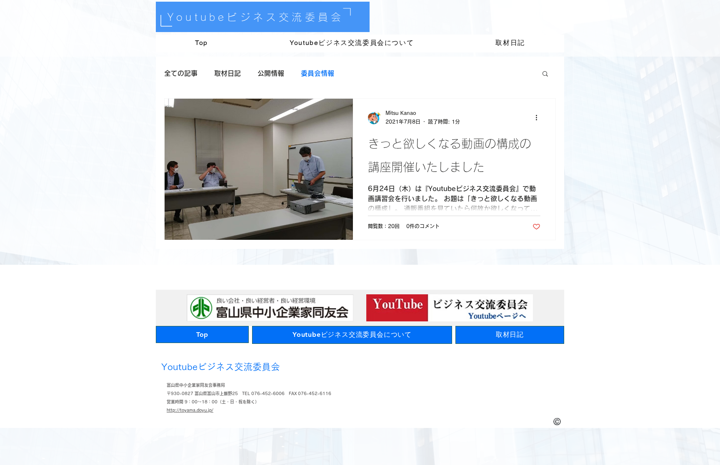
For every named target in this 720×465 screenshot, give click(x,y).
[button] (545, 74)
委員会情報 (317, 73)
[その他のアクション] (539, 118)
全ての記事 (181, 73)
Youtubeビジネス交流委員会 (256, 17)
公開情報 (271, 73)
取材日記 (227, 73)
